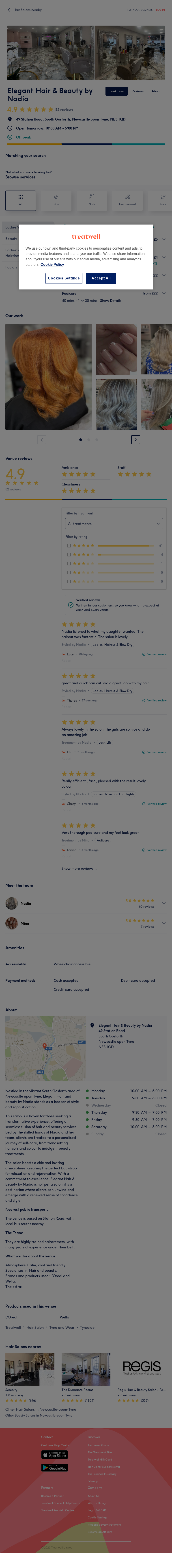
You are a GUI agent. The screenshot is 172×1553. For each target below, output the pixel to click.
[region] (86, 256)
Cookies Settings (64, 278)
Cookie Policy (52, 264)
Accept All (101, 278)
